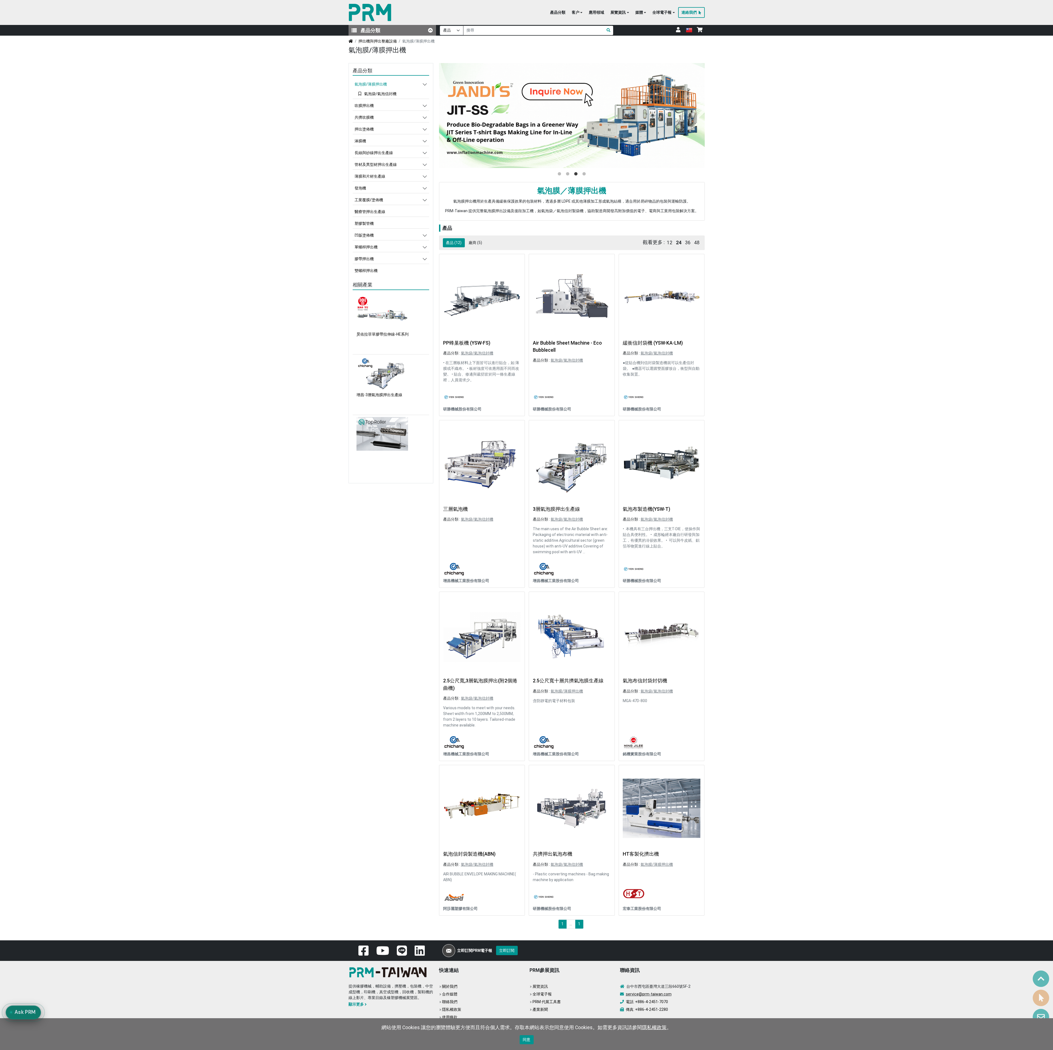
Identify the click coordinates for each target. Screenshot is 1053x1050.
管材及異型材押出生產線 (376, 164)
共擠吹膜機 (364, 117)
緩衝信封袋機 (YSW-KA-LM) (653, 343)
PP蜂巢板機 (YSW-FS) (466, 343)
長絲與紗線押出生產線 (374, 153)
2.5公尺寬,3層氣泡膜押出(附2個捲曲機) (480, 684)
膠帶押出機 (364, 259)
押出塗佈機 (364, 129)
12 (669, 242)
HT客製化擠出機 (641, 854)
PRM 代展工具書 (547, 1002)
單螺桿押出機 (366, 247)
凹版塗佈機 (364, 235)
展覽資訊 (540, 986)
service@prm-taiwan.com (649, 994)
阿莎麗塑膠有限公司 (460, 908)
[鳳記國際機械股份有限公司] (572, 115)
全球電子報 (542, 994)
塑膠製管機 (364, 223)
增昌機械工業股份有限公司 (466, 580)
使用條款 (449, 1017)
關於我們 (449, 986)
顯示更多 (356, 1004)
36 (687, 242)
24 (678, 242)
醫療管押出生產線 (370, 211)
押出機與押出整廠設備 (377, 41)
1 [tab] (559, 174)
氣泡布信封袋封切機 (645, 680)
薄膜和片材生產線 (370, 176)
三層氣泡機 (455, 509)
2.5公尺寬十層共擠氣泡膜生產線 (568, 680)
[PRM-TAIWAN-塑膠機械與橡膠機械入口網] (371, 12)
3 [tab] (576, 174)
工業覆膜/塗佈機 (369, 200)
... (571, 924)
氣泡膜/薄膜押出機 (567, 691)
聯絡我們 (449, 1002)
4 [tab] (584, 174)
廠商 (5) (475, 242)
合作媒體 (449, 994)
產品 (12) (454, 242)
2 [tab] (567, 174)
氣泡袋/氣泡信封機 (477, 353)
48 (697, 242)
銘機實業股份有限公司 (642, 754)
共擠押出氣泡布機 (552, 854)
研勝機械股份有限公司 (462, 409)
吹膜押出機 (364, 105)
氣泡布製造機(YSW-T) (646, 509)
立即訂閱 (506, 950)
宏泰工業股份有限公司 (642, 908)
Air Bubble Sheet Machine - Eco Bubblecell (567, 346)
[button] (577, 12)
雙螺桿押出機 (366, 270)
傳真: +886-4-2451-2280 (647, 1009)
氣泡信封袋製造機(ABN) (469, 854)
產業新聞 (540, 1009)
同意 (526, 1039)
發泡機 (360, 188)
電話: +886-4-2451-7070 (647, 1002)
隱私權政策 (451, 1009)
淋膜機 (360, 141)
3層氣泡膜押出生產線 (556, 509)
